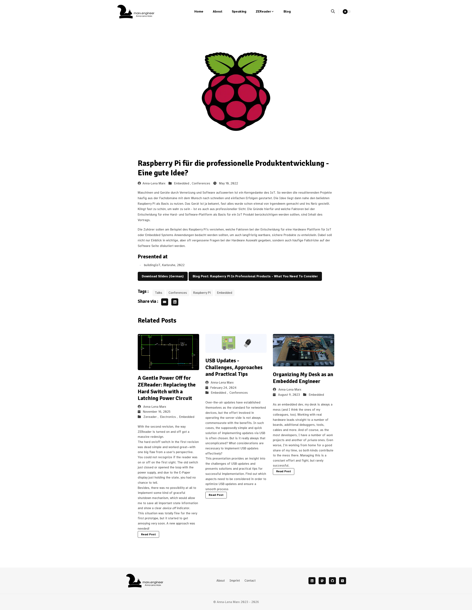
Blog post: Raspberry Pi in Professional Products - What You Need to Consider (255, 276)
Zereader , (151, 417)
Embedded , (183, 183)
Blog (287, 11)
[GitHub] (332, 580)
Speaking (239, 11)
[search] (335, 11)
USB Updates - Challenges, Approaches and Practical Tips (234, 367)
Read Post (148, 534)
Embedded (224, 293)
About (217, 11)
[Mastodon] (322, 580)
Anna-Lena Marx (154, 183)
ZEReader (263, 11)
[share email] (164, 301)
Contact (250, 581)
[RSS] (342, 580)
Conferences (201, 183)
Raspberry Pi (202, 293)
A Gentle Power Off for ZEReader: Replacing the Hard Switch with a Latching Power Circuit (167, 388)
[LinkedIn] (311, 580)
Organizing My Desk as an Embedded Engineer (303, 378)
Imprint (235, 581)
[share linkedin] (174, 301)
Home (198, 11)
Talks (158, 293)
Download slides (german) (162, 276)
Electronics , (169, 417)
